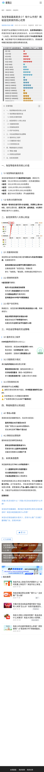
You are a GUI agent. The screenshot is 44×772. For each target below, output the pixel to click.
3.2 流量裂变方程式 (14, 141)
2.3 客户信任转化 (13, 130)
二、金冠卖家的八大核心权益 (16, 120)
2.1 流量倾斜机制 (13, 124)
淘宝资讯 (31, 25)
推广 (37, 598)
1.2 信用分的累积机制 (14, 117)
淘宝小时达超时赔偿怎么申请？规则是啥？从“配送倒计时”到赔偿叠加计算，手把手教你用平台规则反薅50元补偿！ (27, 627)
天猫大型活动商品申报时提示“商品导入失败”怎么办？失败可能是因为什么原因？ (27, 605)
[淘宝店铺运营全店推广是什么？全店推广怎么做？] (8, 594)
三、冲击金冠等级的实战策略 (16, 134)
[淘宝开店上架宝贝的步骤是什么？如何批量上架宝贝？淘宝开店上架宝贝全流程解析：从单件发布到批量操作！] (8, 583)
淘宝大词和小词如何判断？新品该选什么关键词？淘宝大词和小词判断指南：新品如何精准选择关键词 (27, 616)
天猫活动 (36, 609)
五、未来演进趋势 (12, 158)
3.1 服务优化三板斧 (13, 137)
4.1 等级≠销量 (12, 151)
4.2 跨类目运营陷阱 (14, 154)
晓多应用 (30, 770)
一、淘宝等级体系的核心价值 (16, 110)
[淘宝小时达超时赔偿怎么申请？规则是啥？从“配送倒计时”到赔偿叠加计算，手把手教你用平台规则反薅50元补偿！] (8, 627)
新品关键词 (35, 620)
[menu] (40, 3)
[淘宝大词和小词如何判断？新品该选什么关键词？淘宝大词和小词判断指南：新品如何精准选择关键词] (8, 616)
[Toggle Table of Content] (39, 106)
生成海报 (8, 539)
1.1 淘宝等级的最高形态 (15, 114)
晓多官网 (22, 770)
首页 (3, 10)
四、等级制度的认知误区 (14, 148)
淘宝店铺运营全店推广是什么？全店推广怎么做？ (27, 594)
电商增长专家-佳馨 (7, 25)
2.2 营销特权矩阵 (13, 127)
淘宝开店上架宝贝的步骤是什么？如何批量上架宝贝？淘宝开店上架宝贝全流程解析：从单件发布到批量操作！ (27, 583)
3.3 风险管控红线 (13, 144)
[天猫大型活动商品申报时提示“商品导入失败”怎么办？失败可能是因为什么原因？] (8, 605)
